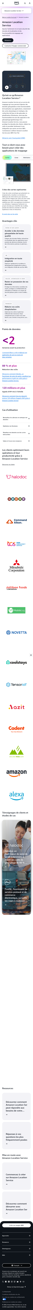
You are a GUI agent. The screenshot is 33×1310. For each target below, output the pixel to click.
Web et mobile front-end (9, 17)
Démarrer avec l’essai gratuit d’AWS (13, 138)
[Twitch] (14, 1282)
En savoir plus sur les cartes (10, 214)
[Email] (23, 1282)
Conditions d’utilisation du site (11, 1294)
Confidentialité (6, 1291)
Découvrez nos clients (8, 464)
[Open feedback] (31, 655)
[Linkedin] (9, 1282)
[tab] (7, 158)
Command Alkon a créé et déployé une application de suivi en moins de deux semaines (14, 355)
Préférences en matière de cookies (12, 1302)
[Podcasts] (20, 1282)
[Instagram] (11, 1282)
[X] (3, 1282)
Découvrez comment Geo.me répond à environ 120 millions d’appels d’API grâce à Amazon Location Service (16, 398)
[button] (14, 10)
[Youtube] (17, 1282)
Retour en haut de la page (15, 1287)
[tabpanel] (16, 188)
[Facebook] (6, 1282)
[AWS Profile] (30, 3)
